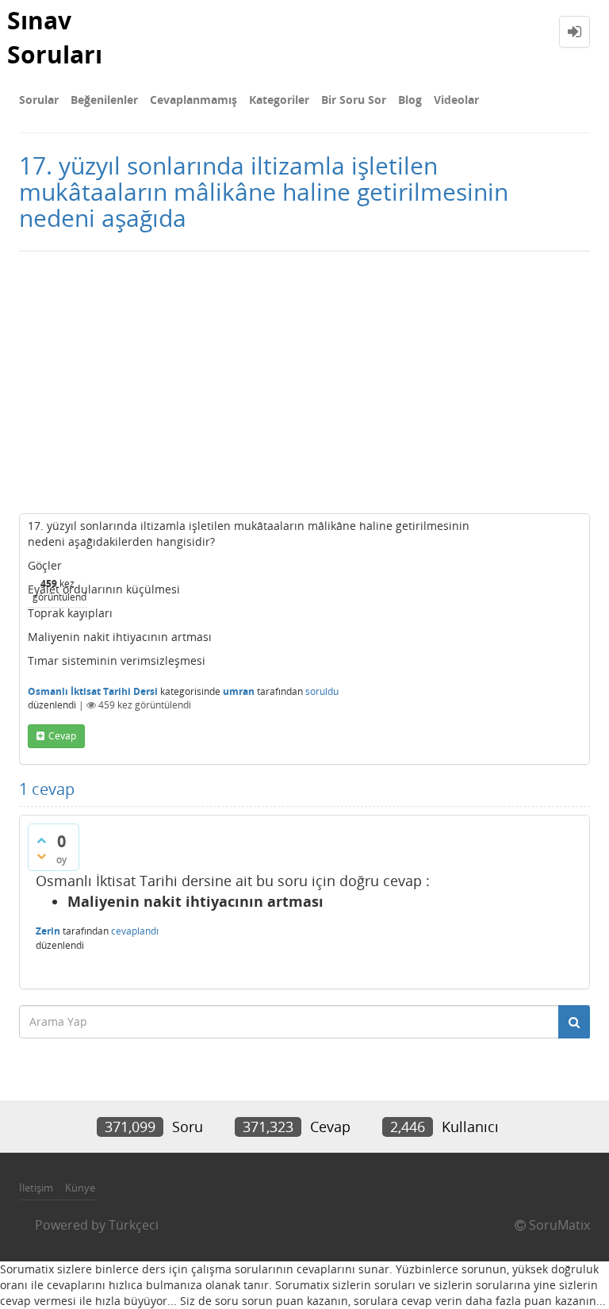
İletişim (36, 1187)
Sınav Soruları (54, 37)
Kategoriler (279, 99)
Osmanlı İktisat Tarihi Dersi (93, 691)
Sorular (39, 99)
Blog (410, 99)
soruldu (322, 691)
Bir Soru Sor (353, 99)
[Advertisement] (304, 378)
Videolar (456, 99)
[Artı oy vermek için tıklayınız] (41, 840)
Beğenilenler (104, 99)
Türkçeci (134, 1225)
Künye (80, 1187)
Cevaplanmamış (193, 99)
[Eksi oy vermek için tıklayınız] (41, 856)
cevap (62, 736)
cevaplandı (135, 931)
